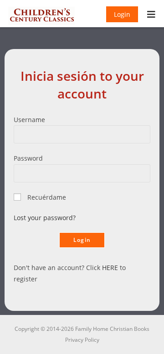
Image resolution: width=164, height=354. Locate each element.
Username (29, 119)
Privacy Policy (82, 340)
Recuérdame (46, 197)
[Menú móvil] (151, 15)
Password (28, 158)
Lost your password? (45, 217)
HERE (110, 267)
